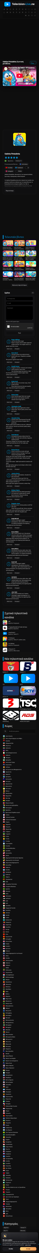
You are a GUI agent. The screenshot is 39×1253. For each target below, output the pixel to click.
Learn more (28, 1245)
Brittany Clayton (15, 490)
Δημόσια (6, 1227)
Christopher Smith (16, 406)
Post (19, 333)
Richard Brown (15, 449)
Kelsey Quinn (14, 394)
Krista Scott (14, 381)
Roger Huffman (15, 339)
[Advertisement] (19, 40)
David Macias (15, 434)
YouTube (10, 167)
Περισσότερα (10, 190)
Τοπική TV (23, 1227)
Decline (11, 1249)
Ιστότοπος (25, 164)
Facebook (20, 167)
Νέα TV (6, 1230)
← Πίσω (32, 62)
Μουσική (22, 1230)
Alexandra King (15, 418)
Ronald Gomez (15, 366)
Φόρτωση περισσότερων (19, 285)
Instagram (10, 171)
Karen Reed (14, 353)
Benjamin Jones (15, 503)
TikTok (20, 171)
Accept (28, 1249)
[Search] (5, 731)
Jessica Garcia (15, 473)
